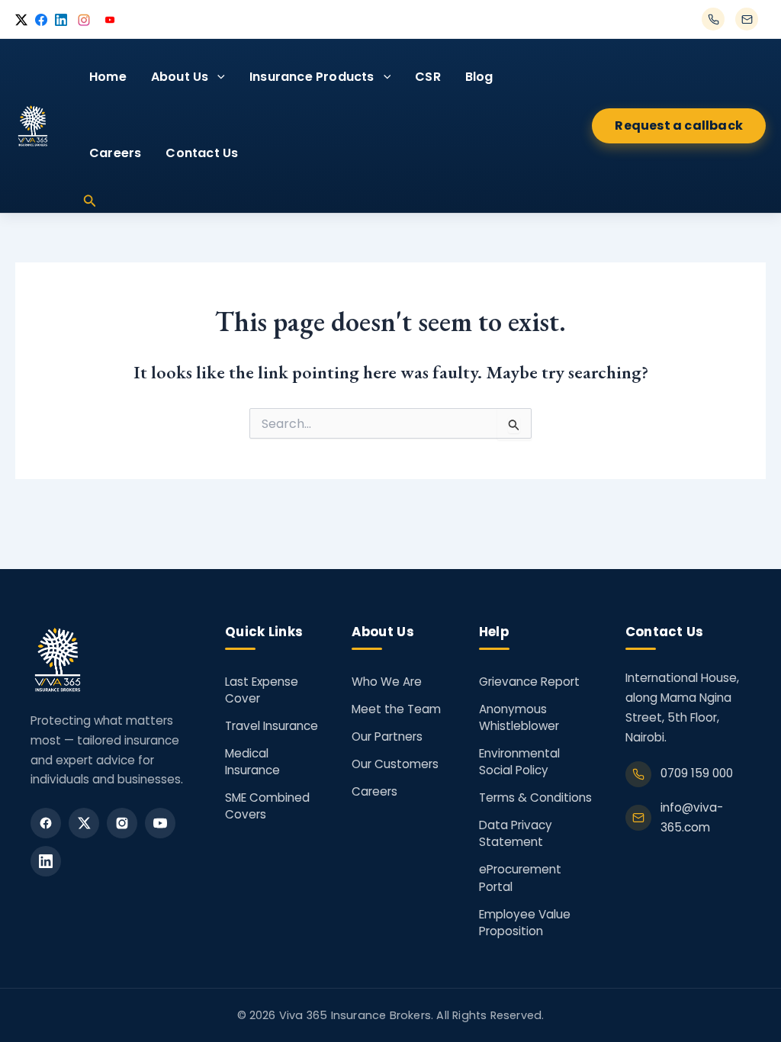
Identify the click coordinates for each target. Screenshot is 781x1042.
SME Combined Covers (267, 806)
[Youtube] (160, 823)
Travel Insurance (271, 726)
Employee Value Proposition (524, 922)
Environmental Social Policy (519, 761)
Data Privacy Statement (515, 833)
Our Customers (395, 764)
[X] (84, 823)
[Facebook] (46, 823)
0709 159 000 (696, 773)
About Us (180, 76)
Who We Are (387, 682)
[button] (217, 77)
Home (108, 76)
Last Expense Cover (261, 690)
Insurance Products (311, 76)
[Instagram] (122, 823)
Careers (115, 153)
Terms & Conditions (535, 798)
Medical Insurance (252, 761)
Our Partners (387, 736)
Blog (479, 76)
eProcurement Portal (520, 877)
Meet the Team (396, 709)
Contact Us (202, 153)
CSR (428, 76)
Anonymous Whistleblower (519, 717)
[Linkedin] (46, 861)
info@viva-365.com (691, 817)
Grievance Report (529, 682)
